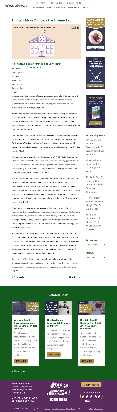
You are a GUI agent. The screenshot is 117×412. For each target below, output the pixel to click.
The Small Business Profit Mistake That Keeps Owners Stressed (93, 222)
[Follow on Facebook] (61, 399)
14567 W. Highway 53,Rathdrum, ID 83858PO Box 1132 (23, 389)
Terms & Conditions (58, 409)
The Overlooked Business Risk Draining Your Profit (58, 323)
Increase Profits (74, 3)
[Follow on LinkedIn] (56, 399)
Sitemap (47, 409)
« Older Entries (19, 371)
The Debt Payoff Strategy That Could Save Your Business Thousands (94, 184)
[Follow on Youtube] (51, 399)
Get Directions (91, 384)
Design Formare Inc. (96, 409)
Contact (85, 8)
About (43, 3)
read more (21, 361)
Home (35, 3)
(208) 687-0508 (29, 397)
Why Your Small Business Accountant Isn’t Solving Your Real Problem (95, 147)
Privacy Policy (70, 409)
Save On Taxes (57, 3)
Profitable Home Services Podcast (48, 8)
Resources (72, 8)
